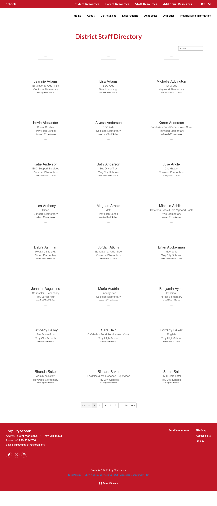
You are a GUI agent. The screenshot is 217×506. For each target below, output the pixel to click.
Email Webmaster (179, 430)
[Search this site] (209, 4)
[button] (12, 4)
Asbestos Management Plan (134, 474)
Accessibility (203, 435)
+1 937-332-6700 (25, 440)
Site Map (201, 430)
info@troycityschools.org (29, 444)
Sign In (200, 441)
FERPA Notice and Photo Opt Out (101, 474)
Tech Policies (74, 474)
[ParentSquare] (108, 483)
